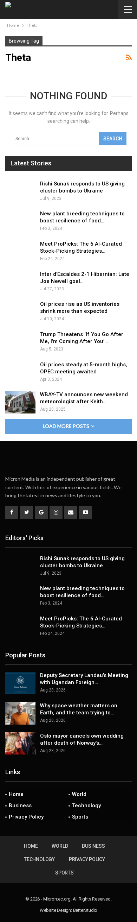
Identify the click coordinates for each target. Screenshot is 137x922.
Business (20, 805)
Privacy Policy (26, 817)
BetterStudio (85, 910)
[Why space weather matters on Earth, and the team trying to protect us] (20, 713)
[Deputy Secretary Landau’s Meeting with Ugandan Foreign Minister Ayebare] (20, 683)
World (79, 794)
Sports (80, 817)
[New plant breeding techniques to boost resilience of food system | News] (20, 221)
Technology (86, 805)
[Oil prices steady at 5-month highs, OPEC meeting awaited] (20, 372)
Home (16, 794)
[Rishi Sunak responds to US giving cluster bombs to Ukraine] (20, 191)
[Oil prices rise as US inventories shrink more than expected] (20, 312)
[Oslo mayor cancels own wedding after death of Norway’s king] (20, 743)
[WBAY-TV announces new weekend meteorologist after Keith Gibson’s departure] (20, 402)
